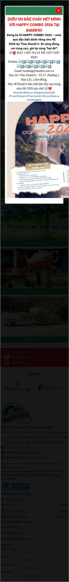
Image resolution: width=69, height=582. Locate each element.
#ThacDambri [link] (34, 96)
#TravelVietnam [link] (17, 96)
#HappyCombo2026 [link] (44, 92)
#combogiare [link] (34, 99)
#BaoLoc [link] (28, 92)
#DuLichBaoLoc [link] (51, 96)
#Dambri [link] (18, 92)
